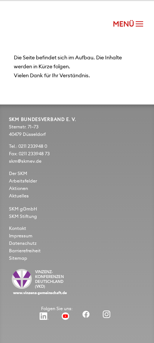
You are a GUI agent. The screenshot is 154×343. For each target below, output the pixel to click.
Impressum (21, 236)
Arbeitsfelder (23, 181)
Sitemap (18, 258)
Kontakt (17, 228)
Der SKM (18, 173)
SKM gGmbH (23, 209)
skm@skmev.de (25, 161)
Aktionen (18, 188)
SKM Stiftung (23, 216)
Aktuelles (19, 196)
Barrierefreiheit (25, 251)
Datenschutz (23, 243)
